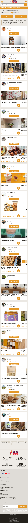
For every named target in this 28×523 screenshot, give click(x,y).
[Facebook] (3, 473)
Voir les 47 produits (14, 419)
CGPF (13, 517)
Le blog (1, 488)
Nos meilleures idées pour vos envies (7, 485)
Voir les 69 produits (14, 116)
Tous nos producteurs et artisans (6, 487)
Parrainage (2, 480)
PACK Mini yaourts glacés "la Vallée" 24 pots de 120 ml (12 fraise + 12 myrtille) (10, 295)
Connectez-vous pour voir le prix (7, 78)
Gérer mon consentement (14, 521)
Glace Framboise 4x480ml (7, 240)
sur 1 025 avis (13, 361)
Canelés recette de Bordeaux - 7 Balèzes (9, 158)
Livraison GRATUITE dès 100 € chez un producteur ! (11, 7)
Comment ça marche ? (4, 477)
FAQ (1, 493)
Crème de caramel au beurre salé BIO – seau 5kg (10, 130)
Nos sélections (3, 483)
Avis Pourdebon (3, 484)
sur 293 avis (13, 168)
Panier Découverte (5, 213)
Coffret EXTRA (4, 350)
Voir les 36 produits (14, 143)
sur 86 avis (13, 416)
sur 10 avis (11, 223)
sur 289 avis (13, 306)
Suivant (14, 444)
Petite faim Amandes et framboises (9, 102)
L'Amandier (24, 102)
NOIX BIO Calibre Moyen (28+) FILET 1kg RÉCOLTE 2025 (10, 268)
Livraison (2, 479)
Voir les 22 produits (14, 226)
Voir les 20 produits (14, 281)
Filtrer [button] (21, 16)
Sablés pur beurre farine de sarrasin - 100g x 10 (10, 406)
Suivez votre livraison (4, 494)
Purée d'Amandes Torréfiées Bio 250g (10, 47)
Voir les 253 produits (14, 33)
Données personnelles (13, 520)
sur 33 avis (13, 334)
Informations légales (13, 518)
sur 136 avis (13, 389)
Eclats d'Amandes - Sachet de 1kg (9, 378)
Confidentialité (17, 509)
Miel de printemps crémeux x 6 (8, 323)
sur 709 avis (13, 30)
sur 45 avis (13, 251)
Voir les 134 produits (14, 88)
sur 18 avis (13, 113)
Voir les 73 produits (14, 171)
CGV (13, 515)
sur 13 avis (11, 196)
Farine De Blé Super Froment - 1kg (9, 75)
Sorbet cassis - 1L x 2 (6, 185)
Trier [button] (7, 16)
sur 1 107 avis (13, 141)
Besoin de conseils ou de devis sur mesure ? (8, 497)
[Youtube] (6, 473)
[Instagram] (9, 473)
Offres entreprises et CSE (5, 500)
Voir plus (12, 23)
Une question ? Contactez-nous (6, 491)
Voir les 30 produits (14, 364)
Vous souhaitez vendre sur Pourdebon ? (8, 498)
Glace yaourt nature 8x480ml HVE (9, 433)
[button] (13, 12)
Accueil (3, 10)
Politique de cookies (13, 519)
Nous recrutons (3, 496)
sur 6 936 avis (13, 58)
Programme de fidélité (4, 481)
